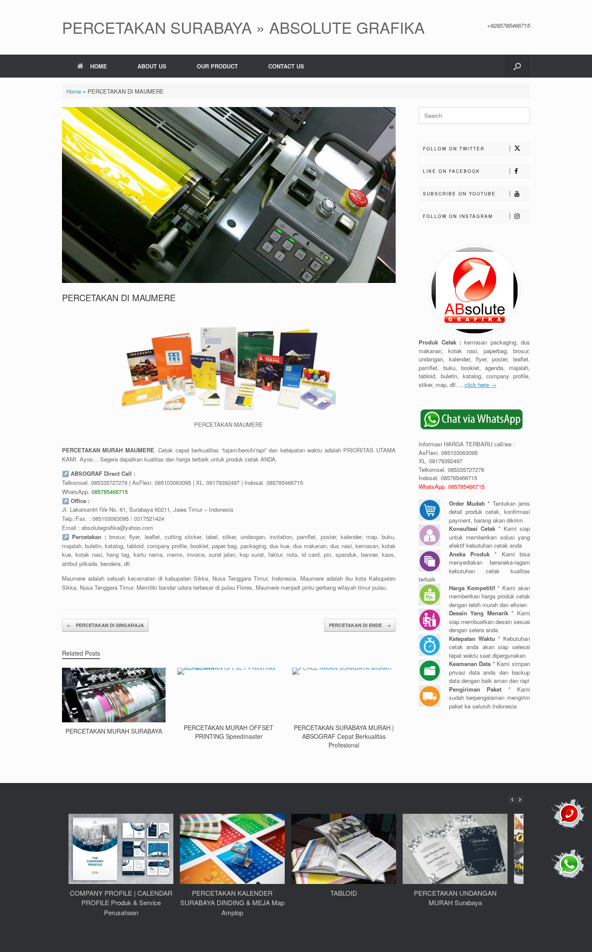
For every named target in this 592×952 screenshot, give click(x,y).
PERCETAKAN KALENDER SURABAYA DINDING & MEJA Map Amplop (232, 902)
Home (73, 91)
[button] (517, 66)
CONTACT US (286, 66)
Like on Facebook (451, 171)
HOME (98, 66)
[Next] (520, 799)
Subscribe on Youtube (459, 194)
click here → (480, 384)
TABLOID (343, 892)
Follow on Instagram (458, 216)
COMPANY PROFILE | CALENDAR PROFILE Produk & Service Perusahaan (121, 902)
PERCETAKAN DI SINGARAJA (105, 625)
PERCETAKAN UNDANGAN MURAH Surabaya (455, 897)
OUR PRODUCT (217, 66)
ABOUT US (151, 66)
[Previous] (512, 799)
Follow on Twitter (454, 149)
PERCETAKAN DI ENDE (360, 625)
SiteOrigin (307, 934)
